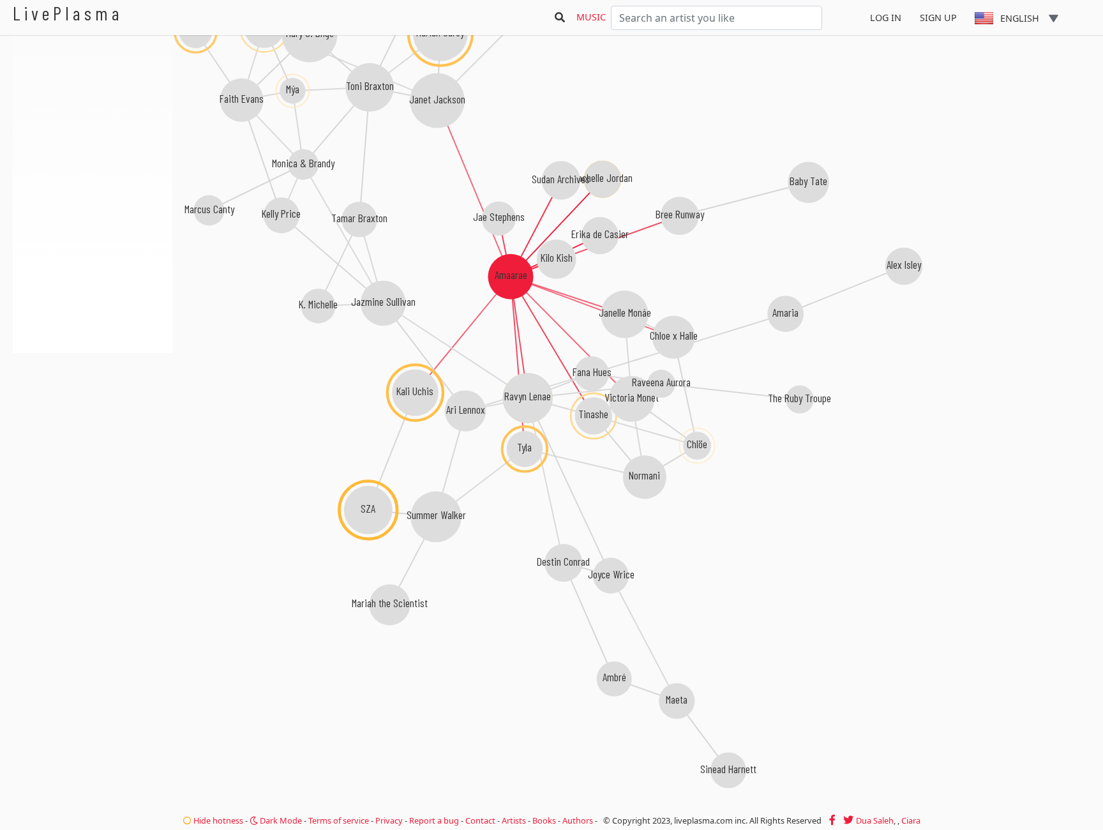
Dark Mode (280, 820)
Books (544, 820)
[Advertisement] (92, 421)
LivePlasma (68, 13)
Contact (480, 820)
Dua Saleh (875, 820)
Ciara (910, 820)
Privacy (389, 820)
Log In (885, 17)
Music (591, 17)
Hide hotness (217, 820)
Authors (577, 820)
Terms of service (338, 820)
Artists (514, 820)
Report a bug (434, 820)
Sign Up (938, 17)
